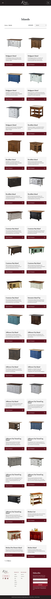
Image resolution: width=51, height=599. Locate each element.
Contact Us (22, 576)
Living (15, 580)
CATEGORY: (30, 25)
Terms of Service (43, 588)
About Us (22, 574)
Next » (9, 560)
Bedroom (15, 576)
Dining (6, 25)
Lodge (15, 586)
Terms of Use (37, 597)
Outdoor (15, 584)
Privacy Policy (37, 588)
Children (15, 582)
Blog (21, 578)
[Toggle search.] (48, 2)
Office (15, 578)
